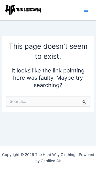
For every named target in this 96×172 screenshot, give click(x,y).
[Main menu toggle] (86, 10)
